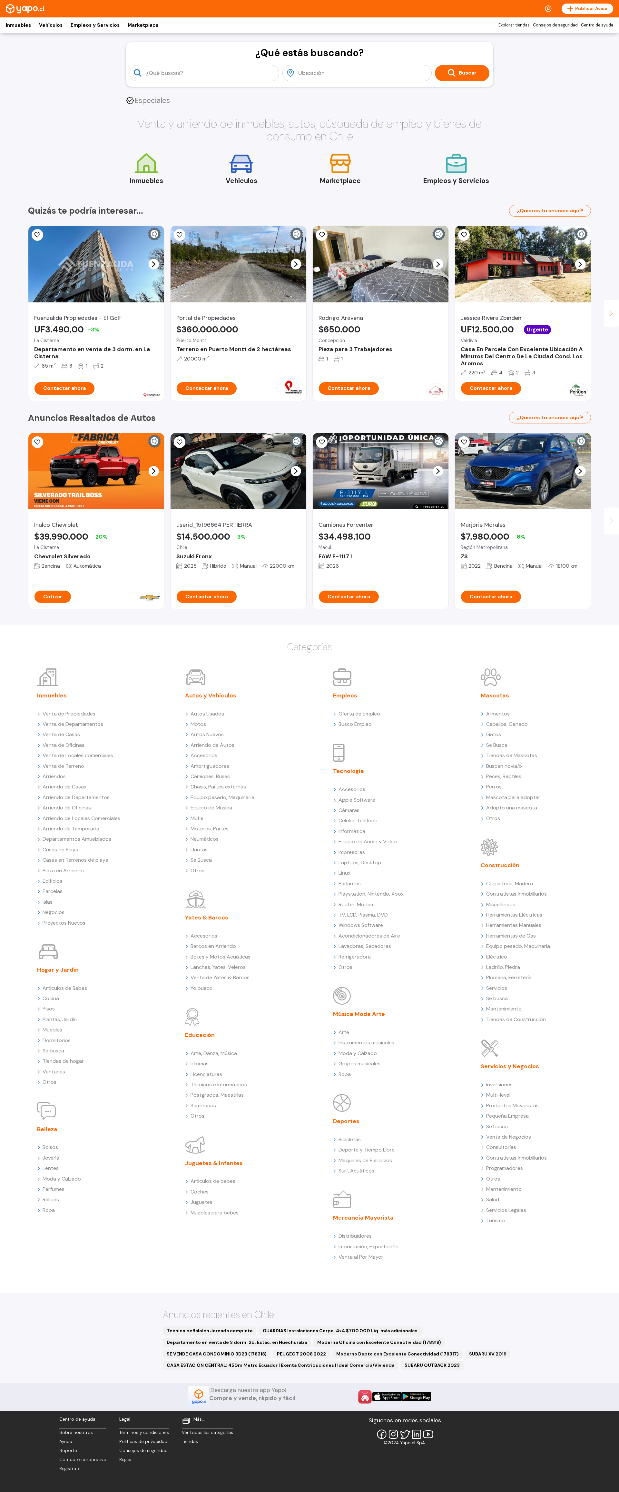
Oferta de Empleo (359, 713)
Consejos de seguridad (555, 25)
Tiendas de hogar (63, 1061)
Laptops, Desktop (360, 862)
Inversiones (499, 1084)
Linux (344, 872)
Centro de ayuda (597, 25)
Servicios (496, 988)
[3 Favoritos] (179, 235)
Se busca (53, 1050)
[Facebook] (382, 1434)
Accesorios (204, 755)
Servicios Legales (506, 1210)
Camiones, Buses (210, 776)
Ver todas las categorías (207, 1432)
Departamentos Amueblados (77, 839)
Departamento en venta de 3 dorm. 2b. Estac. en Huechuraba (237, 1342)
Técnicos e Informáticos (219, 1084)
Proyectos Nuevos (64, 922)
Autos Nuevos (207, 734)
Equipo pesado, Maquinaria (222, 797)
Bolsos (50, 1147)
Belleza (47, 1129)
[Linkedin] (416, 1434)
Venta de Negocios (508, 1136)
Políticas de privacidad (143, 1441)
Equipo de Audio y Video (368, 841)
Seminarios (203, 1105)
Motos (198, 724)
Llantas (199, 849)
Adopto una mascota (511, 807)
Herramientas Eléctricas (514, 914)
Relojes (51, 1199)
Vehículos (51, 25)
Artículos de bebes (213, 1181)
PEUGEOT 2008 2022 (301, 1354)
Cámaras (349, 810)
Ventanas (54, 1071)
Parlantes (350, 883)
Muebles (52, 1029)
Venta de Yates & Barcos (220, 977)
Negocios (53, 912)
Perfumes (53, 1189)
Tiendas (190, 1441)
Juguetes (201, 1202)
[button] (153, 264)
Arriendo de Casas (64, 786)
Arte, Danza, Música (214, 1053)
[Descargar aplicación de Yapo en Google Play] (416, 1396)
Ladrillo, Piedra (503, 967)
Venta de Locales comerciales (78, 755)
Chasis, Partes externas (218, 786)
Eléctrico (496, 956)
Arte (344, 1032)
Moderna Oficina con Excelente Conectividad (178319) (379, 1342)
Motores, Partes (210, 828)
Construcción (500, 865)
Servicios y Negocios (510, 1066)
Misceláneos (500, 904)
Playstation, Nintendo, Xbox (371, 893)
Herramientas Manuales (513, 925)
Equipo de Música (211, 807)
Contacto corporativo (82, 1459)
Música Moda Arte (359, 1014)
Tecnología (348, 771)
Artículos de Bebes (65, 988)
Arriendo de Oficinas (67, 807)
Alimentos (498, 713)
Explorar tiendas (514, 25)
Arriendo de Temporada (71, 828)
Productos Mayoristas (512, 1105)
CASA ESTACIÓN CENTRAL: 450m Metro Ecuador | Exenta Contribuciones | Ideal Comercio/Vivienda (280, 1365)
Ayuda (65, 1441)
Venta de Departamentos (73, 724)
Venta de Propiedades (69, 713)
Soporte (68, 1450)
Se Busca (201, 860)
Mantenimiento (504, 1008)
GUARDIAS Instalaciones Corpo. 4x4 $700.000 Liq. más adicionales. (341, 1331)
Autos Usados (207, 713)
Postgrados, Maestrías (217, 1094)
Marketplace (143, 25)
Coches (200, 1191)
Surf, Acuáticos (356, 1170)
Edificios (52, 881)
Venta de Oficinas (63, 745)
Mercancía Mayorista (363, 1218)
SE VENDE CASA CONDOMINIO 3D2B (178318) (217, 1354)
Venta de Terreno (63, 766)
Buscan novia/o (504, 766)
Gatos (493, 734)
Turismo (495, 1220)
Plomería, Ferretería (509, 977)
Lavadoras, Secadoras (365, 946)
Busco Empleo (355, 724)
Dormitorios (57, 1040)
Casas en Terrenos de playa (75, 860)
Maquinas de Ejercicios (365, 1160)
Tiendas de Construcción (516, 1019)
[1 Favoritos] (37, 235)
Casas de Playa (60, 849)
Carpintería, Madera (509, 883)
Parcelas (53, 891)
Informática (352, 831)
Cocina (51, 998)
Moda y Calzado (62, 1178)
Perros (494, 786)
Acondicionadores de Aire (369, 935)
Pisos (49, 1008)
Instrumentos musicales (366, 1042)
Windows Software (361, 925)
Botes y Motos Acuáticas (221, 956)
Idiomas (200, 1063)
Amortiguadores (210, 766)
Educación (200, 1035)
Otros (49, 1082)
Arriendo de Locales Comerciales (81, 818)
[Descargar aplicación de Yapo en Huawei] (365, 1396)
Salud (492, 1199)
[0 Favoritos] (322, 235)
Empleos (345, 695)
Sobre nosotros (76, 1432)
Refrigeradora (355, 956)
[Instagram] (393, 1434)
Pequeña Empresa (507, 1115)
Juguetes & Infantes (214, 1163)
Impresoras (352, 852)
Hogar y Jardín (58, 970)
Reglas (126, 1459)
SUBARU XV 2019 (487, 1354)
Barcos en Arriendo (213, 946)
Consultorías (501, 1147)
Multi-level (498, 1094)
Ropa (49, 1210)
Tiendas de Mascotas (511, 755)
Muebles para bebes (215, 1212)
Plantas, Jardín (60, 1019)
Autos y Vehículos (210, 695)
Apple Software (357, 800)
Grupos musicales (359, 1063)
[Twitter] (405, 1434)
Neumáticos (205, 839)
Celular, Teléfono (358, 820)
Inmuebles (18, 25)
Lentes (51, 1168)
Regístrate (70, 1468)
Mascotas (495, 695)
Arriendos (54, 776)
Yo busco (201, 988)
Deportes (346, 1121)
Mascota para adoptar (513, 797)
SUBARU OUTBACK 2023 (432, 1365)
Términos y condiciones (144, 1432)
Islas (48, 901)
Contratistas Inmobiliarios (516, 893)
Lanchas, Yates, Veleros (218, 967)
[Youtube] (428, 1434)
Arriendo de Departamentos (76, 797)
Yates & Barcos (206, 917)
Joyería (51, 1157)
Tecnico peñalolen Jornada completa (209, 1331)
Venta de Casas (61, 734)
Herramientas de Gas (511, 935)
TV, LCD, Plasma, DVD (363, 914)
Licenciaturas (206, 1074)
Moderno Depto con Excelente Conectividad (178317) (397, 1354)
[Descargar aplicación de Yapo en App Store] (387, 1396)
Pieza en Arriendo (63, 870)
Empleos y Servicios (95, 25)
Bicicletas (350, 1139)
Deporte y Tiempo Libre (367, 1149)
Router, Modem (357, 904)
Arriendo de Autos (212, 745)
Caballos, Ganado (507, 724)
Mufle (197, 818)
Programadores (504, 1168)
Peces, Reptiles (503, 776)
